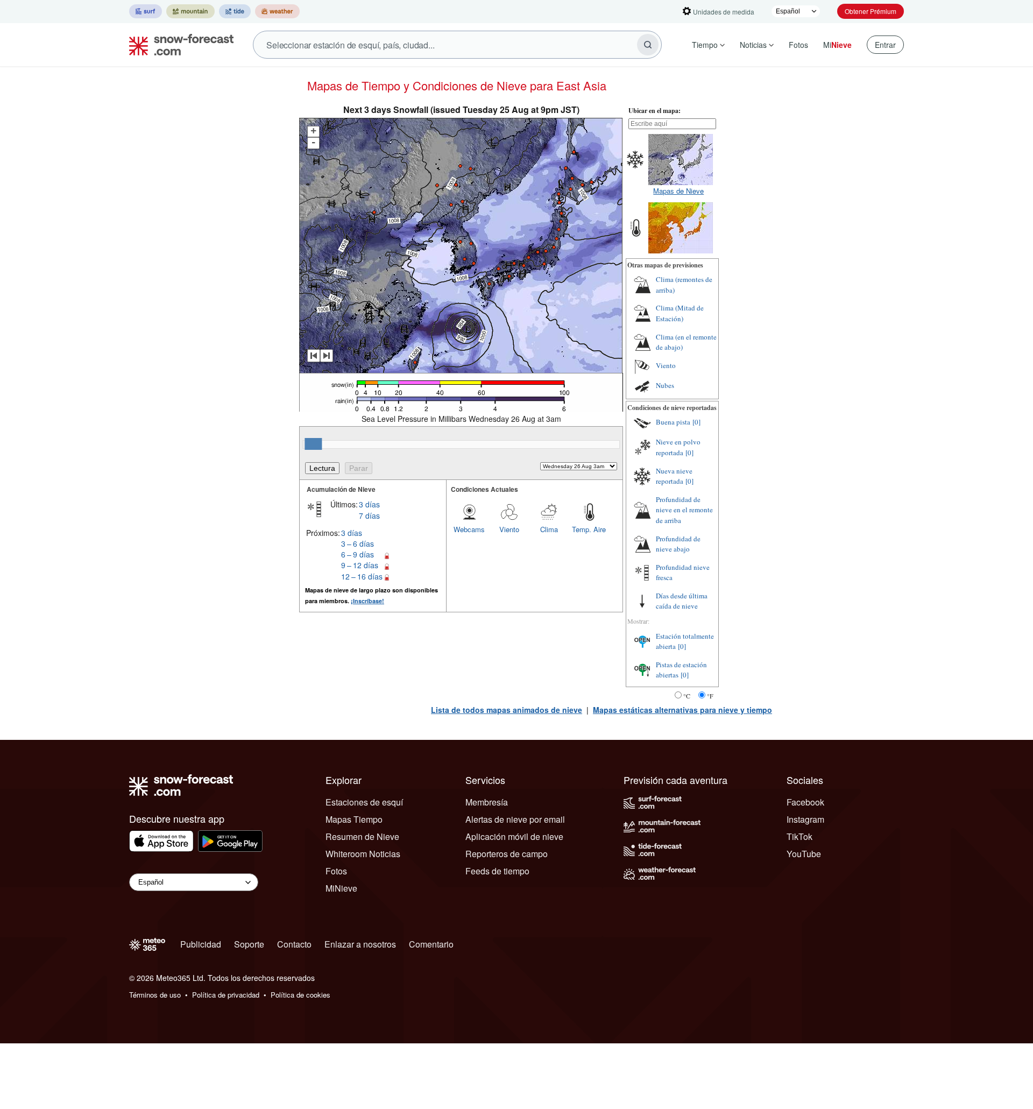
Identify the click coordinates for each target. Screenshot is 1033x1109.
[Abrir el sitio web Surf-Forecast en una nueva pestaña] (145, 11)
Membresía (486, 802)
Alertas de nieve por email (515, 819)
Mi (837, 44)
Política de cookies (300, 995)
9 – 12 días (359, 565)
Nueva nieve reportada (674, 476)
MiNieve (341, 888)
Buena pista (673, 422)
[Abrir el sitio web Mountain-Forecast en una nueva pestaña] (190, 11)
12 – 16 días (362, 576)
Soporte (249, 944)
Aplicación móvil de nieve (514, 836)
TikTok (799, 836)
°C (686, 695)
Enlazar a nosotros (360, 944)
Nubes (665, 385)
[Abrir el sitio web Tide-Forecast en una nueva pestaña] (235, 11)
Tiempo (705, 44)
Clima (549, 529)
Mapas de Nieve (678, 191)
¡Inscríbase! (367, 601)
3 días (369, 504)
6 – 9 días (357, 554)
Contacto (294, 944)
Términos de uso (155, 995)
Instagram (805, 819)
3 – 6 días (357, 543)
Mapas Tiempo (354, 819)
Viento (509, 529)
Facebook (805, 802)
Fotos (798, 44)
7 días (369, 515)
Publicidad (200, 944)
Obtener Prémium (870, 11)
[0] (696, 422)
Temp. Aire (589, 529)
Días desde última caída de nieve (681, 601)
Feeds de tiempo (497, 871)
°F (710, 695)
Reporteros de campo (506, 853)
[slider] (313, 444)
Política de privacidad (225, 995)
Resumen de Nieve (362, 836)
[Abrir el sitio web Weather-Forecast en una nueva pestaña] (277, 11)
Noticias (753, 44)
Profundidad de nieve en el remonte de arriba (684, 510)
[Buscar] (648, 44)
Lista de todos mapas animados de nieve (506, 709)
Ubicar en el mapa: (654, 110)
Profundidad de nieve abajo (678, 544)
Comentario (431, 944)
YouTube (804, 853)
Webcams (469, 529)
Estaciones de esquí (364, 802)
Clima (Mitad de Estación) (680, 313)
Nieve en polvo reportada (678, 447)
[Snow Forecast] (178, 44)
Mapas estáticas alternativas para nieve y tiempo (682, 709)
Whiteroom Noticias (363, 853)
